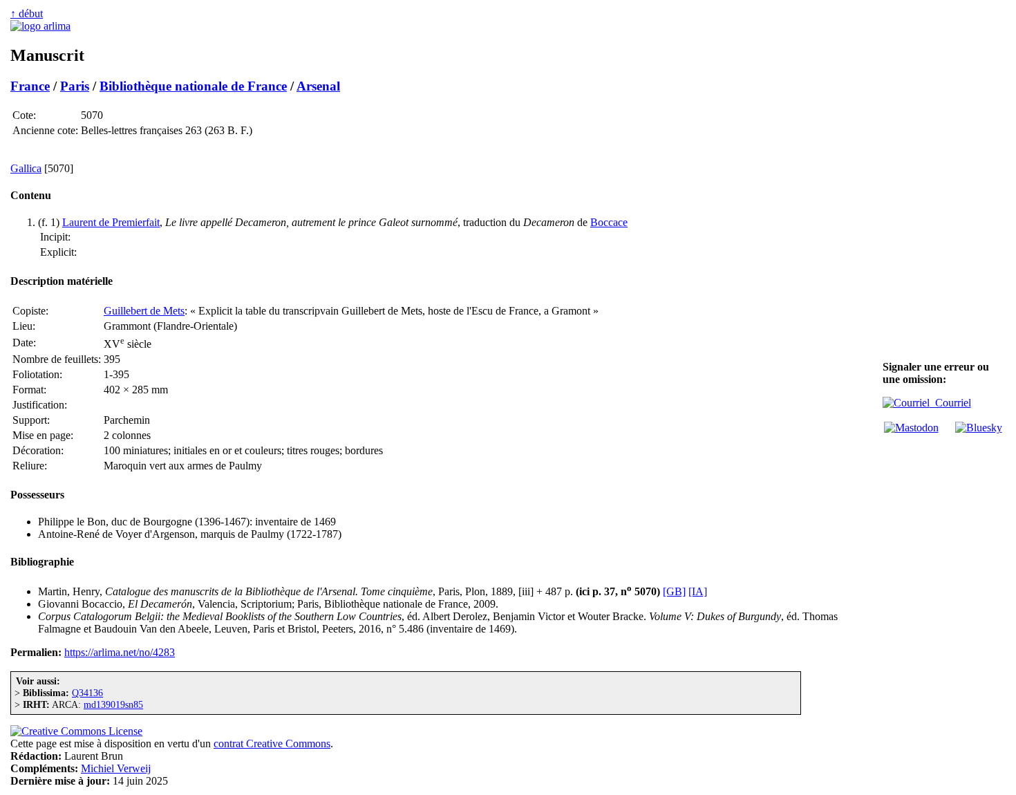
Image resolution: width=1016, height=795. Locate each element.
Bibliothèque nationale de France (193, 86)
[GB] (674, 591)
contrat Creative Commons (272, 743)
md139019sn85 (113, 704)
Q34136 (87, 692)
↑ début (26, 13)
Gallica (25, 168)
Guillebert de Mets (144, 311)
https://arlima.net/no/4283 (119, 652)
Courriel (950, 403)
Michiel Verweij (116, 768)
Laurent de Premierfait (111, 222)
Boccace (609, 222)
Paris (74, 86)
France (30, 86)
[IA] (697, 591)
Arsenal (318, 86)
